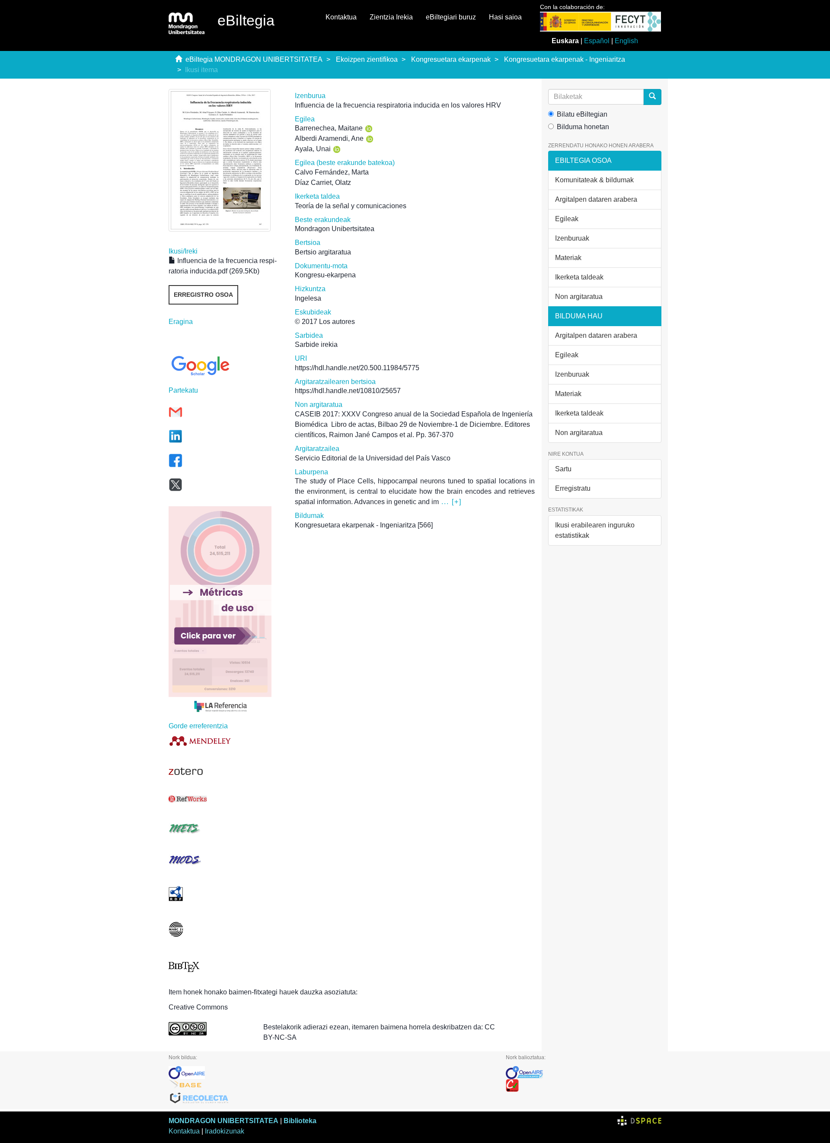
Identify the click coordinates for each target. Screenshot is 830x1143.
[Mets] (225, 828)
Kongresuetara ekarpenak (451, 59)
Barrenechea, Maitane (329, 128)
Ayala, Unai (313, 148)
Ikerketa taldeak (579, 277)
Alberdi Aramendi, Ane (329, 138)
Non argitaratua (579, 296)
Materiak (568, 257)
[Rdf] (225, 893)
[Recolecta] (331, 1098)
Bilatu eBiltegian (582, 114)
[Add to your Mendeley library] (225, 740)
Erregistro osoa (203, 294)
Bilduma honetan (583, 126)
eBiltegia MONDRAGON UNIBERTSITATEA (253, 59)
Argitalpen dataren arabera (596, 199)
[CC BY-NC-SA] (209, 1028)
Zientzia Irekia (391, 17)
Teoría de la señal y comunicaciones (350, 206)
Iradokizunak (224, 1131)
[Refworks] (225, 799)
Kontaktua (341, 17)
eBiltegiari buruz (451, 17)
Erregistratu (573, 488)
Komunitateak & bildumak (594, 180)
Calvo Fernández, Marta (332, 172)
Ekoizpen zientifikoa (367, 59)
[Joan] (652, 97)
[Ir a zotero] (225, 771)
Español (597, 40)
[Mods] (225, 859)
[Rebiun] (583, 1085)
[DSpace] (639, 1121)
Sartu (563, 469)
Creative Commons (198, 1007)
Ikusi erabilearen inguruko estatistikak (595, 530)
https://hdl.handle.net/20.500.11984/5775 (357, 367)
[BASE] (331, 1085)
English (626, 40)
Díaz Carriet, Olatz (323, 182)
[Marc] (225, 929)
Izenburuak (572, 238)
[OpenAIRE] (331, 1072)
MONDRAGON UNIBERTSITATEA (223, 1120)
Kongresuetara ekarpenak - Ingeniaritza (564, 59)
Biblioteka (300, 1120)
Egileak (566, 218)
